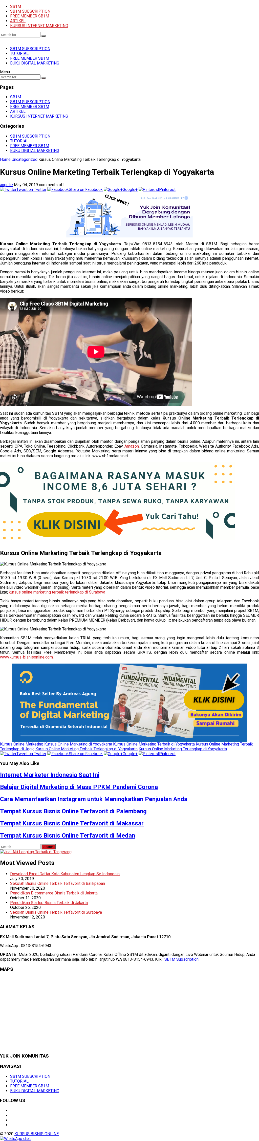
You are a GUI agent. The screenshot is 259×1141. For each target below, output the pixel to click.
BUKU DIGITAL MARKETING (34, 63)
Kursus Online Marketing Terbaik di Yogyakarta (154, 744)
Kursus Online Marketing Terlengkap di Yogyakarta (183, 749)
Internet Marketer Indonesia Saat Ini (49, 774)
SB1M (15, 6)
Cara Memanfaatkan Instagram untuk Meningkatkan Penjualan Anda (93, 799)
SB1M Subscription (181, 959)
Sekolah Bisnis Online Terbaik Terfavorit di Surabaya (56, 912)
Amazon (131, 446)
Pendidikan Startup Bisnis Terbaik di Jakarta (49, 902)
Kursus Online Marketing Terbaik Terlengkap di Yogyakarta (86, 749)
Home (5, 159)
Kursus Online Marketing (21, 744)
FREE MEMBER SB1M (29, 16)
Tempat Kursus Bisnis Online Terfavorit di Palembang (73, 811)
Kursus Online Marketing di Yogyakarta (78, 744)
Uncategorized (24, 159)
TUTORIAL (19, 53)
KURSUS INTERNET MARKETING (39, 25)
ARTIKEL (18, 20)
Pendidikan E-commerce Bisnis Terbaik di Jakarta (54, 893)
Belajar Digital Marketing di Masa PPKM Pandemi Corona (79, 787)
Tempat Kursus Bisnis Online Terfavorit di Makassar (72, 823)
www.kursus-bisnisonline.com (26, 657)
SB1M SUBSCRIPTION (30, 11)
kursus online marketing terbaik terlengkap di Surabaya (57, 592)
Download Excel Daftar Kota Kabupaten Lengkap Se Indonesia (65, 873)
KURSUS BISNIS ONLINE (36, 1133)
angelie (6, 184)
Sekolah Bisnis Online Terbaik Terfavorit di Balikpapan (57, 883)
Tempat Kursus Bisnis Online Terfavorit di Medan (67, 835)
